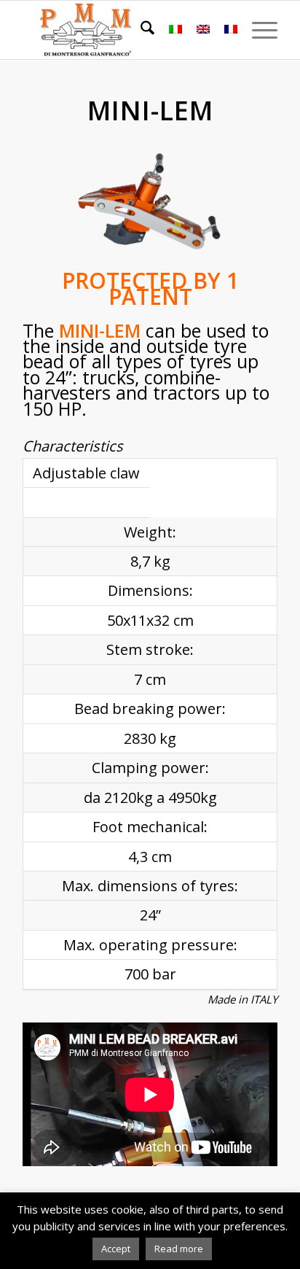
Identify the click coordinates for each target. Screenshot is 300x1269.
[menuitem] (140, 30)
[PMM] (124, 30)
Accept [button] (115, 1248)
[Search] (140, 30)
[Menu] (257, 30)
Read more (178, 1248)
